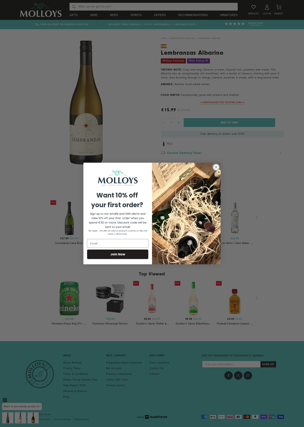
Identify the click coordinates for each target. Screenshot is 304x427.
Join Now (117, 254)
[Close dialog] (216, 167)
